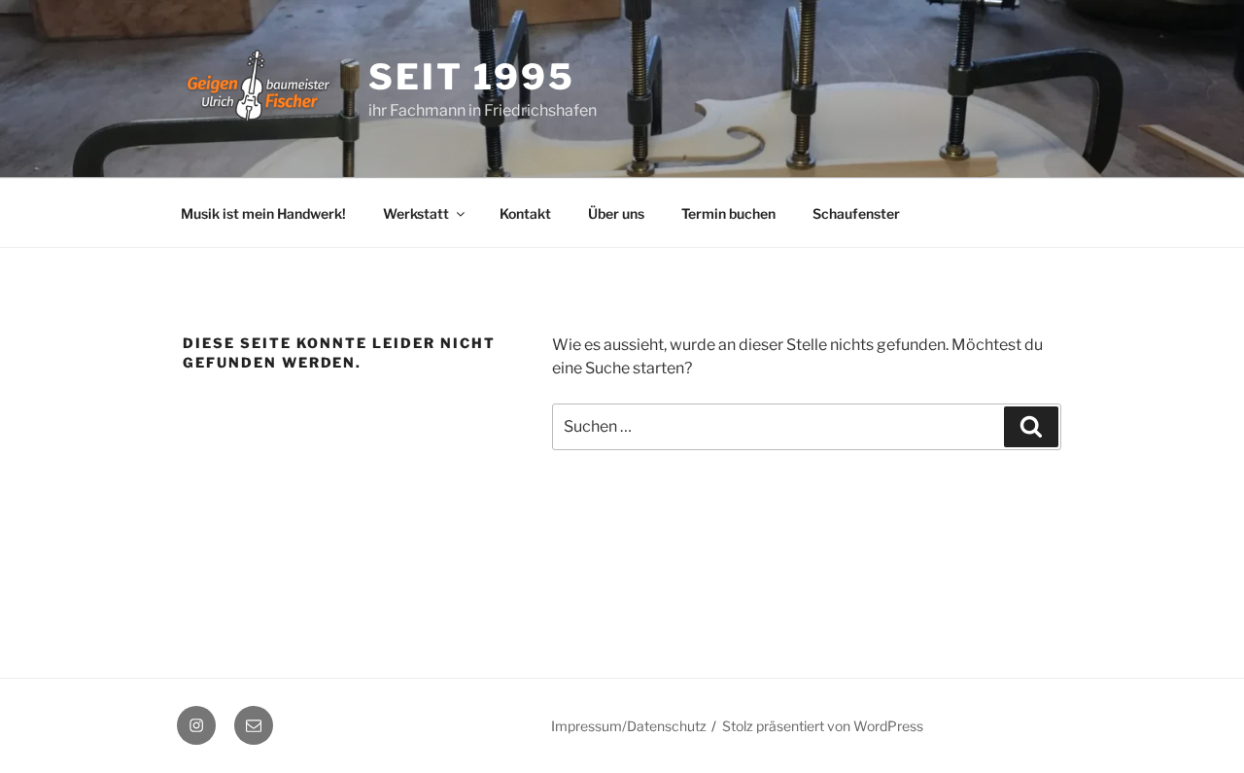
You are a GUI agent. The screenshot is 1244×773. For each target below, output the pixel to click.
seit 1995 (471, 76)
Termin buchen (728, 213)
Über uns (616, 213)
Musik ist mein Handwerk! (263, 213)
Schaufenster (856, 213)
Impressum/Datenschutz (629, 726)
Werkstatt (416, 213)
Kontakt (525, 213)
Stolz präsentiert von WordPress (822, 726)
